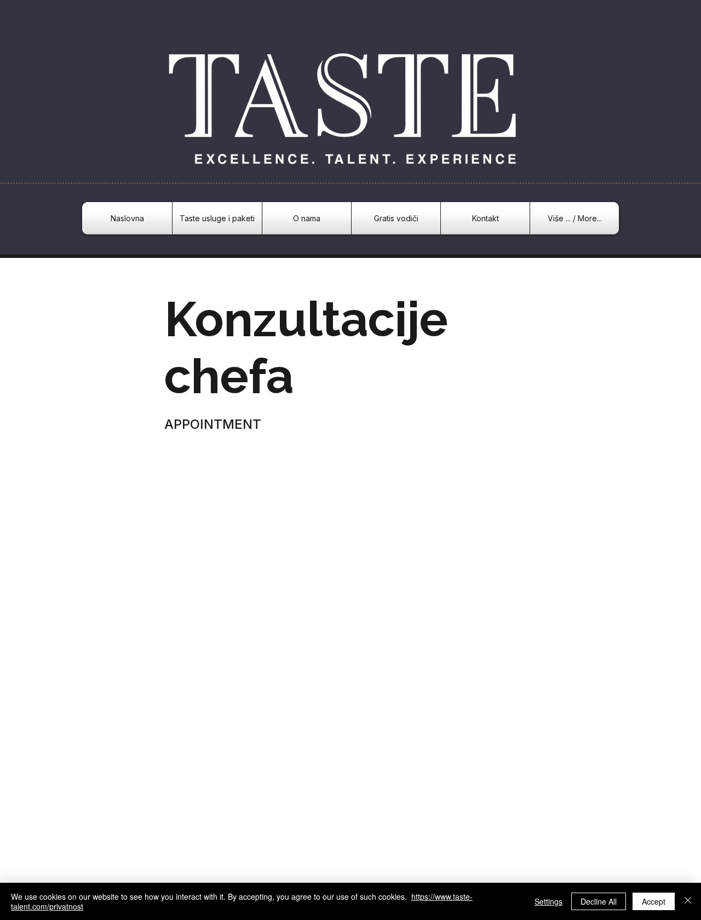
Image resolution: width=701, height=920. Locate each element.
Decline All (599, 901)
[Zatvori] (687, 901)
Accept (653, 901)
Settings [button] (548, 901)
